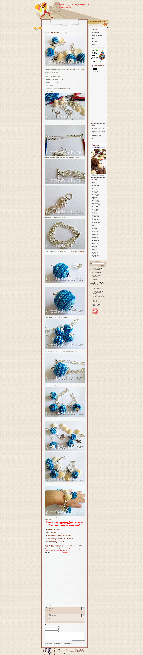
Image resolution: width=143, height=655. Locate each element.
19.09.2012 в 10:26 (52, 615)
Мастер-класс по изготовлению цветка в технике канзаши (58, 535)
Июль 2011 (95, 243)
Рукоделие (75, 33)
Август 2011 (95, 241)
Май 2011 (95, 246)
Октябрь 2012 (96, 221)
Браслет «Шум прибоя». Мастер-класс (56, 32)
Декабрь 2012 (96, 218)
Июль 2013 (95, 207)
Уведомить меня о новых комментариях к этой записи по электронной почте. (60, 643)
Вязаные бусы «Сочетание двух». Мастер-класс (56, 533)
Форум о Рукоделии (97, 135)
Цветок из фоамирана (97, 273)
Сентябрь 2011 (96, 240)
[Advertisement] (81, 16)
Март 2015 (95, 182)
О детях (95, 39)
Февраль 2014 (96, 197)
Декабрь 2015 (96, 180)
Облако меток (101, 21)
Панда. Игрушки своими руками (97, 299)
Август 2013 (95, 206)
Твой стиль (53, 546)
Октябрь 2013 (96, 203)
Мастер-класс (69, 545)
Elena (82, 33)
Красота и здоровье (97, 35)
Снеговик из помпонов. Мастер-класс (54, 542)
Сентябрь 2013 (96, 204)
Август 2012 (95, 224)
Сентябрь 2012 (96, 222)
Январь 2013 (96, 216)
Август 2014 (95, 188)
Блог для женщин (74, 4)
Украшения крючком (60, 546)
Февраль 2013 (96, 215)
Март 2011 (95, 249)
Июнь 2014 (95, 191)
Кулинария (95, 37)
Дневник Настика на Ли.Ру (98, 129)
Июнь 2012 (95, 227)
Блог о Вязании (96, 126)
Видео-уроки (96, 31)
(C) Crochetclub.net (80, 650)
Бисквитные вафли (97, 272)
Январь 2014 (96, 198)
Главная (90, 21)
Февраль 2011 (96, 250)
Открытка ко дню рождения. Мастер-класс (55, 541)
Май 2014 (95, 192)
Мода (74, 545)
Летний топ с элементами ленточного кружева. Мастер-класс (59, 538)
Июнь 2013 (95, 209)
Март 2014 (95, 195)
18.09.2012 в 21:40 (49, 608)
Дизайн (61, 545)
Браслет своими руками (51, 530)
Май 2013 (95, 210)
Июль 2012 (95, 225)
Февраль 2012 (96, 233)
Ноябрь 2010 (96, 255)
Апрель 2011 (96, 247)
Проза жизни (96, 42)
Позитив (95, 41)
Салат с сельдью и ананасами (98, 296)
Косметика (95, 34)
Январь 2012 (96, 234)
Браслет (50, 545)
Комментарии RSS (80, 651)
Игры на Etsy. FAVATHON (98, 270)
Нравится (95, 74)
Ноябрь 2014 (96, 185)
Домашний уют (96, 32)
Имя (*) (60, 626)
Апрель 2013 (96, 212)
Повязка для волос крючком (98, 289)
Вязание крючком (56, 545)
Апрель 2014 (96, 194)
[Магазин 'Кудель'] (98, 62)
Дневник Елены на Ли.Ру (98, 128)
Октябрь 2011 (96, 239)
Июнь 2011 (95, 244)
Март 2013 (95, 213)
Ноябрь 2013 (96, 201)
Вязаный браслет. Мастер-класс (53, 529)
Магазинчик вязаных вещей (99, 131)
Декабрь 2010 (96, 253)
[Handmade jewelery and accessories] (98, 176)
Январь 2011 (96, 252)
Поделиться (95, 71)
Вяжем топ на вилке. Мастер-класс (53, 539)
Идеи (65, 545)
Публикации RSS (73, 651)
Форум (95, 21)
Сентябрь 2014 (96, 186)
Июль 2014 (95, 189)
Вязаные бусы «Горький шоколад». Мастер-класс (57, 536)
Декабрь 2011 (96, 236)
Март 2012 (95, 231)
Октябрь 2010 (96, 256)
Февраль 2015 (96, 183)
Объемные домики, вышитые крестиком (98, 286)
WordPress (82, 649)
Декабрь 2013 (96, 200)
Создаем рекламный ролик (97, 302)
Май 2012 (95, 228)
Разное (94, 44)
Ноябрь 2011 (96, 237)
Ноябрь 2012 (96, 219)
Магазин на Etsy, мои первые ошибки (98, 292)
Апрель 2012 (96, 230)
